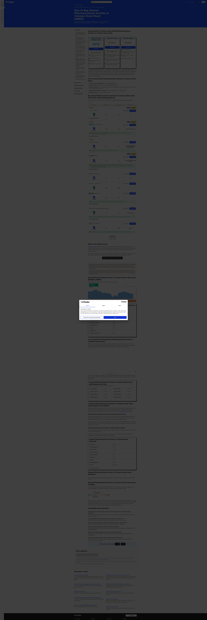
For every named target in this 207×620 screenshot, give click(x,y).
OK (115, 317)
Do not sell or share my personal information (91, 317)
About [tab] (119, 305)
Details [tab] (103, 305)
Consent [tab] (87, 305)
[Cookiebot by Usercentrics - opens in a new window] (122, 302)
